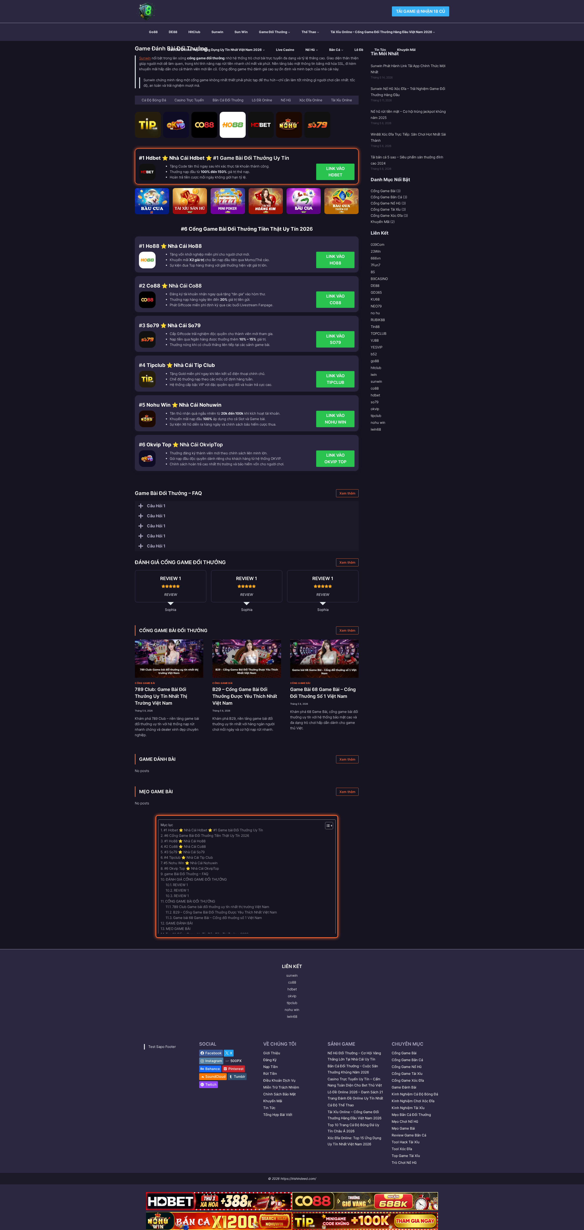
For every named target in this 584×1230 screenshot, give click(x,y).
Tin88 (375, 327)
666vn (376, 258)
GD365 (376, 292)
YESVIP (376, 347)
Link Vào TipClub (335, 379)
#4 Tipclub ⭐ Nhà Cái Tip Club (188, 857)
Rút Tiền (270, 1073)
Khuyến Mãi (406, 50)
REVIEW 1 (180, 885)
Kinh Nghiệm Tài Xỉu (408, 1108)
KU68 (375, 299)
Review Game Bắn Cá (409, 1135)
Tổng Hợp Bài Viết (277, 1114)
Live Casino (285, 50)
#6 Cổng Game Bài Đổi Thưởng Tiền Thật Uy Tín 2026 (206, 835)
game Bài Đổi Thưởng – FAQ (186, 874)
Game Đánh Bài (404, 1087)
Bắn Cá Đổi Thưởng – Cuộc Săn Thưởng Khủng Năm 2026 (353, 1069)
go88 (153, 32)
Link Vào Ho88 (335, 259)
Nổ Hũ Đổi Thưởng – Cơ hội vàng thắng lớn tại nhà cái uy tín (354, 1056)
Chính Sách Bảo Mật (279, 1094)
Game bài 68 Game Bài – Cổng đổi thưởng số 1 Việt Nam (217, 918)
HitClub (194, 32)
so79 (374, 402)
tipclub (376, 415)
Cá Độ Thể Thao (341, 1105)
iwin (374, 374)
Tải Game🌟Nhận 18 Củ (420, 11)
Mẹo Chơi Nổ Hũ (405, 1121)
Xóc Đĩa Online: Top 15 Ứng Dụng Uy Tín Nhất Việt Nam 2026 (354, 1141)
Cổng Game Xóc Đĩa (387, 215)
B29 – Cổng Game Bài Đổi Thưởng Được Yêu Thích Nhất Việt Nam (244, 696)
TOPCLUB (378, 333)
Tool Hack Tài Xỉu (406, 1142)
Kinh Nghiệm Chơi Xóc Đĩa (413, 1101)
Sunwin (145, 58)
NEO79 (376, 306)
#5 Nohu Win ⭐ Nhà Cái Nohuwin (191, 863)
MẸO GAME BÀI (156, 791)
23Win (376, 251)
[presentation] (169, 658)
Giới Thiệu (271, 1053)
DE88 (173, 32)
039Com (377, 244)
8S (373, 272)
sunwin (217, 32)
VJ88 (375, 340)
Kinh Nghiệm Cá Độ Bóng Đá (415, 1094)
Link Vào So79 (335, 339)
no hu (375, 313)
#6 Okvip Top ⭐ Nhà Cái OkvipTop (191, 868)
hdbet (375, 395)
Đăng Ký (269, 1060)
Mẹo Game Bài (403, 1128)
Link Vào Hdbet (335, 172)
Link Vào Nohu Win (335, 418)
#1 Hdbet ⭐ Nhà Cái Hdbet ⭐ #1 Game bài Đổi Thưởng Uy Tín (213, 830)
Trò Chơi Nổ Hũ (404, 1162)
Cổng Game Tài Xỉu (386, 209)
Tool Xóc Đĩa (402, 1149)
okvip (375, 409)
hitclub (376, 368)
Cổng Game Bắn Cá (386, 197)
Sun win (241, 32)
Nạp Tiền (270, 1067)
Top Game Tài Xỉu (406, 1156)
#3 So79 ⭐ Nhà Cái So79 (184, 852)
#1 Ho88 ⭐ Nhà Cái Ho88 (185, 841)
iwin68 (376, 429)
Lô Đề (359, 50)
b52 (374, 354)
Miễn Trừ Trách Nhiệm (281, 1087)
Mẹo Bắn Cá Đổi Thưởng (411, 1114)
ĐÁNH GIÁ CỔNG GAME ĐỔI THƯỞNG (196, 879)
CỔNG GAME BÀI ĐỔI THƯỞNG (173, 630)
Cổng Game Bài (145, 683)
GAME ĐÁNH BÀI (157, 759)
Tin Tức (380, 50)
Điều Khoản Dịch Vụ (279, 1080)
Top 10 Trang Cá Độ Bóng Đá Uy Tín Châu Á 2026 (353, 1128)
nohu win (378, 422)
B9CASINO (379, 279)
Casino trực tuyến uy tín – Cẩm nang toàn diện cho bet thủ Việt (355, 1082)
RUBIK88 (378, 320)
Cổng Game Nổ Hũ (386, 203)
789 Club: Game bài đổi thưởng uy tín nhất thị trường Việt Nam (161, 696)
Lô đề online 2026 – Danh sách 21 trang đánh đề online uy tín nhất (355, 1095)
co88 (375, 388)
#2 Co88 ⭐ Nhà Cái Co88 (185, 846)
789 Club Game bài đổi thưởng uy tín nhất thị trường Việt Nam (220, 907)
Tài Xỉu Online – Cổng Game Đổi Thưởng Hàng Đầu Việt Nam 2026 (354, 1115)
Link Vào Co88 (335, 299)
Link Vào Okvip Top (335, 458)
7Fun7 (375, 265)
